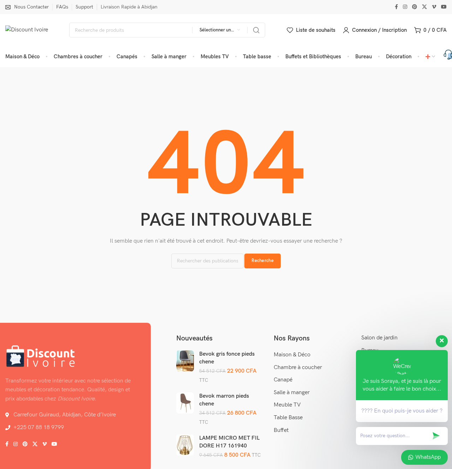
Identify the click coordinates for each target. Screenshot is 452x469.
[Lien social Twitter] (424, 7)
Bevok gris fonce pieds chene (227, 358)
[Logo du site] (26, 30)
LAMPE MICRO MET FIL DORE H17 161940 (229, 442)
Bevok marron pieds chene (224, 400)
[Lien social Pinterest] (415, 7)
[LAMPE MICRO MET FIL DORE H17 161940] (185, 445)
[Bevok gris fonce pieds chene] (185, 361)
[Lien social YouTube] (444, 7)
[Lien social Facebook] (396, 7)
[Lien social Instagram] (405, 7)
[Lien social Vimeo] (434, 7)
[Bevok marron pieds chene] (185, 403)
